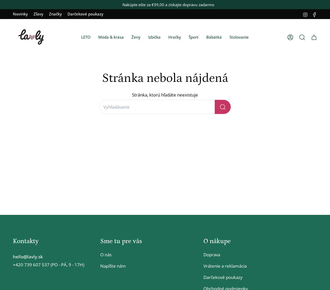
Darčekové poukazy (85, 13)
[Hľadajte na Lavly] (223, 107)
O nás (106, 255)
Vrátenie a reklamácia (225, 266)
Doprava (211, 255)
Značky (55, 13)
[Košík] (314, 37)
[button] (85, 37)
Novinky (20, 13)
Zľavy (38, 13)
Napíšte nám (113, 266)
